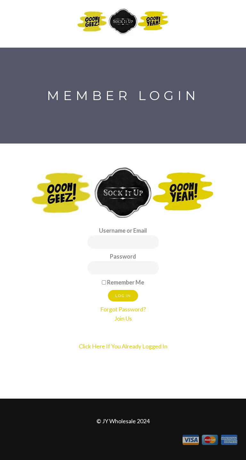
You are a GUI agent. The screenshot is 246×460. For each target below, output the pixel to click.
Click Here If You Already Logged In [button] (123, 346)
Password (123, 256)
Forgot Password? (123, 309)
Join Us (123, 318)
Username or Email (123, 230)
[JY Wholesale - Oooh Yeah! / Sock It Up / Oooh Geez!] (123, 20)
